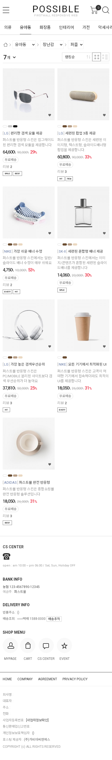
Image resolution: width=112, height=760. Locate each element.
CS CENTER (13, 547)
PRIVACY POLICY (75, 679)
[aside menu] (6, 10)
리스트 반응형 (105, 57)
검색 (105, 10)
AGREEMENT (47, 679)
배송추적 (54, 619)
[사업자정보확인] (37, 720)
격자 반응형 (96, 57)
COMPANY (25, 679)
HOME (7, 679)
